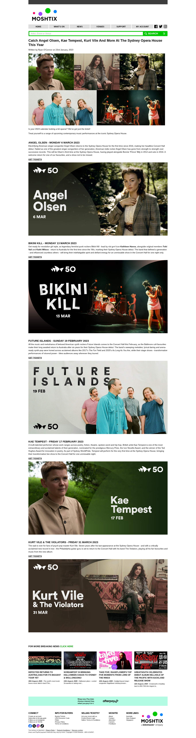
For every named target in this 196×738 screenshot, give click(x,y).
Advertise (112, 720)
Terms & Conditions (62, 724)
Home (38, 27)
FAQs (57, 720)
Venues (100, 27)
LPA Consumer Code (62, 718)
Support (121, 27)
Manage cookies (77, 730)
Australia (129, 716)
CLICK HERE (66, 646)
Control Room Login (88, 718)
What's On (59, 27)
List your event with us (89, 716)
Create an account (34, 716)
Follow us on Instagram (36, 720)
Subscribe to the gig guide (37, 718)
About (111, 716)
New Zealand (130, 718)
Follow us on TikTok (35, 722)
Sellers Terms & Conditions (90, 720)
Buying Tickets (60, 716)
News (80, 27)
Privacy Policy (60, 722)
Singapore (129, 720)
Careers (112, 722)
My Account (142, 27)
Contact (111, 718)
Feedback (112, 724)
